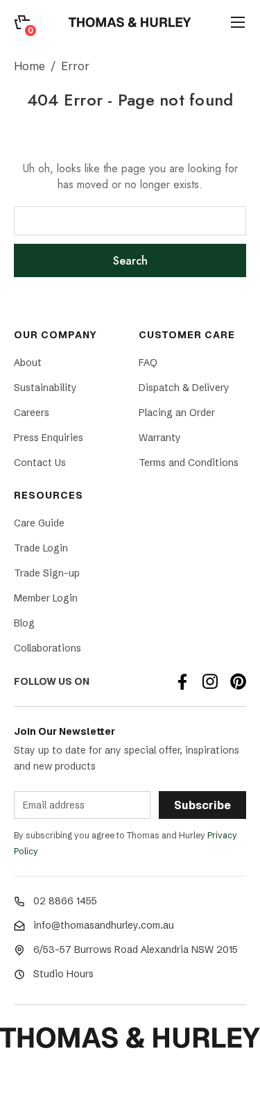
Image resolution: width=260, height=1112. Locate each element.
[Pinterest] (237, 681)
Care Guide (39, 523)
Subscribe (202, 805)
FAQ (148, 362)
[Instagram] (210, 681)
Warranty (160, 437)
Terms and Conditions (189, 462)
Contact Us (40, 462)
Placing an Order (177, 412)
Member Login (46, 598)
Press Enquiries (48, 437)
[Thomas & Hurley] (130, 22)
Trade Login (41, 548)
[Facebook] (182, 681)
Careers (31, 412)
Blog (24, 623)
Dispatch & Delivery (184, 387)
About (28, 362)
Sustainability (45, 387)
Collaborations (47, 648)
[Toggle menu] (238, 22)
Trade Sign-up (47, 573)
